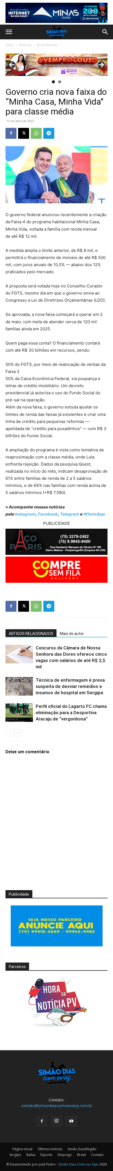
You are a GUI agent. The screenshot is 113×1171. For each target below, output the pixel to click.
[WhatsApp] (36, 133)
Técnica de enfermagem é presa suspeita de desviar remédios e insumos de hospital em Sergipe (70, 686)
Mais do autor (72, 633)
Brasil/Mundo (47, 45)
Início (9, 45)
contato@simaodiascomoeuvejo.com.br (56, 1105)
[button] (9, 32)
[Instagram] (56, 1121)
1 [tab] (53, 81)
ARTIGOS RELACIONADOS (31, 633)
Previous (11, 64)
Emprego (65, 1154)
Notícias (25, 45)
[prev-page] (8, 732)
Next (101, 64)
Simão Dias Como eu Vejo (78, 1164)
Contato (97, 1154)
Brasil (81, 1154)
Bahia (30, 1154)
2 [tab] (59, 81)
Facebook (48, 514)
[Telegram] (48, 133)
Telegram (69, 514)
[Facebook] (10, 133)
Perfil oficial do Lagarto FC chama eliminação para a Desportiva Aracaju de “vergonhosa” (71, 713)
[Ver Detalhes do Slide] (56, 65)
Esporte (46, 1154)
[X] (23, 133)
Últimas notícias (50, 1149)
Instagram (25, 514)
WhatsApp (94, 514)
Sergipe (15, 1154)
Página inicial (22, 1149)
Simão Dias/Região (82, 1149)
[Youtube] (71, 1121)
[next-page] (17, 732)
